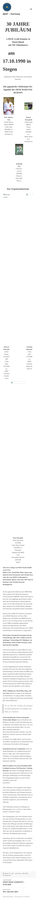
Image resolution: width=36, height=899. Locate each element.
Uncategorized (7, 875)
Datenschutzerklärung (8, 896)
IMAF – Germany (11, 14)
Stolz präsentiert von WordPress (22, 896)
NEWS (26, 873)
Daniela (19, 873)
